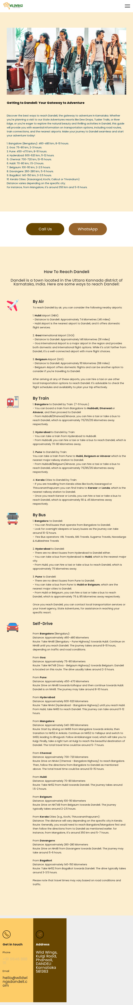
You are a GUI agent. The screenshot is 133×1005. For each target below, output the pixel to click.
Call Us (45, 229)
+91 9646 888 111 (15, 961)
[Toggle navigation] (127, 6)
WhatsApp (88, 229)
